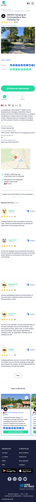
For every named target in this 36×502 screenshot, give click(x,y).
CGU (22, 494)
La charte (5, 457)
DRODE (14, 25)
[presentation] (3, 40)
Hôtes (4, 461)
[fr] (28, 3)
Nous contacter (24, 453)
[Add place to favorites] (26, 397)
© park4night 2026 (7, 499)
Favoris (13, 99)
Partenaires (22, 457)
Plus (18, 375)
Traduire (32, 211)
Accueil (3, 9)
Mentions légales (13, 494)
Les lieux (9, 9)
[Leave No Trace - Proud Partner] (27, 487)
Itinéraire (5, 99)
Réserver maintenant (19, 88)
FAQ (3, 465)
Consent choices (28, 496)
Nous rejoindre (23, 461)
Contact (22, 99)
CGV (26, 494)
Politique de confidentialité (13, 496)
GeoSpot (22, 465)
